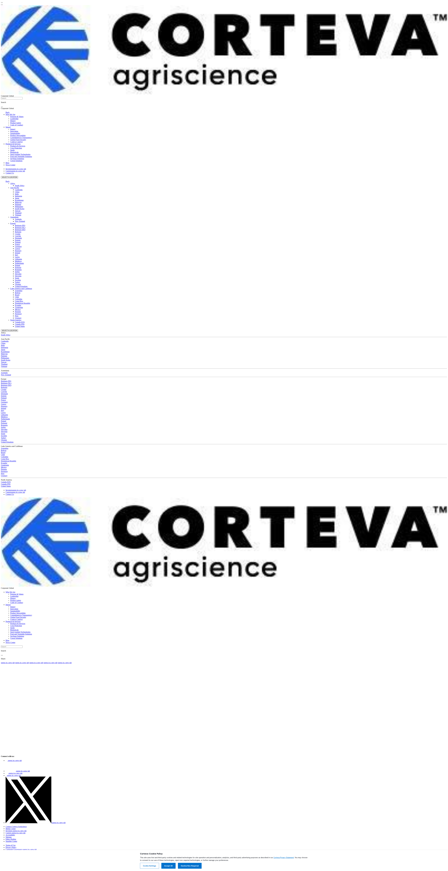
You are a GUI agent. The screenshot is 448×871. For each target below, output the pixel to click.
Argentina (18, 291)
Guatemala (19, 307)
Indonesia (18, 196)
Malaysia (18, 202)
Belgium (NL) (20, 228)
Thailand (18, 213)
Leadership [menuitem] (14, 119)
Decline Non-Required (190, 866)
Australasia (14, 217)
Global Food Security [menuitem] (18, 140)
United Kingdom (21, 286)
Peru (16, 316)
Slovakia (18, 274)
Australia (18, 219)
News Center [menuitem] (10, 165)
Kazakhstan (19, 200)
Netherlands (19, 263)
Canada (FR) (19, 324)
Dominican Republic (22, 303)
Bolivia (17, 293)
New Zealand (20, 221)
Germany (18, 246)
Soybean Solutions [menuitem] (17, 159)
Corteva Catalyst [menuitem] (16, 142)
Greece (17, 249)
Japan (17, 198)
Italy (16, 255)
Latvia (17, 257)
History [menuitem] (13, 121)
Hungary (18, 251)
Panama (18, 312)
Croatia (17, 234)
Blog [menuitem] (7, 163)
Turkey (17, 282)
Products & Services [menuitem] (13, 144)
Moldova (18, 261)
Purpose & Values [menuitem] (16, 117)
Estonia (17, 240)
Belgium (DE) (20, 230)
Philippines (19, 207)
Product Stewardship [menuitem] (18, 135)
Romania (18, 270)
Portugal (18, 268)
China (17, 192)
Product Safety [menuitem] (15, 123)
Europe (13, 223)
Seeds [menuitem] (12, 150)
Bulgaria (18, 232)
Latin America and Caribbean (21, 289)
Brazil (17, 295)
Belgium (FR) (20, 225)
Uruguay (18, 318)
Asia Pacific (14, 188)
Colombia (18, 299)
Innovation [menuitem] (14, 131)
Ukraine (18, 284)
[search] (2, 655)
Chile (17, 297)
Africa (12, 183)
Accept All (168, 866)
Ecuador (18, 305)
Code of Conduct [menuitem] (16, 125)
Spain (17, 278)
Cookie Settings (149, 866)
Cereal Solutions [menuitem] (16, 161)
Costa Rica (19, 301)
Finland (18, 242)
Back (7, 112)
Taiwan (17, 211)
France (17, 244)
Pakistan (18, 204)
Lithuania (18, 259)
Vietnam (18, 215)
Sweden (18, 280)
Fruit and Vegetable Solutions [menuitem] (21, 156)
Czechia (18, 236)
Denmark (18, 238)
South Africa (19, 186)
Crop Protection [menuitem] (16, 148)
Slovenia (18, 276)
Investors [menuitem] (16, 169)
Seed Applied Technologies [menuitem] (20, 154)
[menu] (2, 2)
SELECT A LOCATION (9, 177)
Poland (17, 265)
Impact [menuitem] (8, 127)
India (17, 194)
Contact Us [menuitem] (10, 173)
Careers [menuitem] (15, 171)
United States (20, 326)
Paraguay (18, 314)
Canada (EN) (20, 322)
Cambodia (19, 190)
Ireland (17, 253)
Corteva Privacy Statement (283, 857)
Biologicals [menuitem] (14, 152)
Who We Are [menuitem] (10, 114)
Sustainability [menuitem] (15, 133)
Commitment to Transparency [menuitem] (21, 138)
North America (15, 320)
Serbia (17, 272)
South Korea (19, 209)
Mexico (18, 310)
